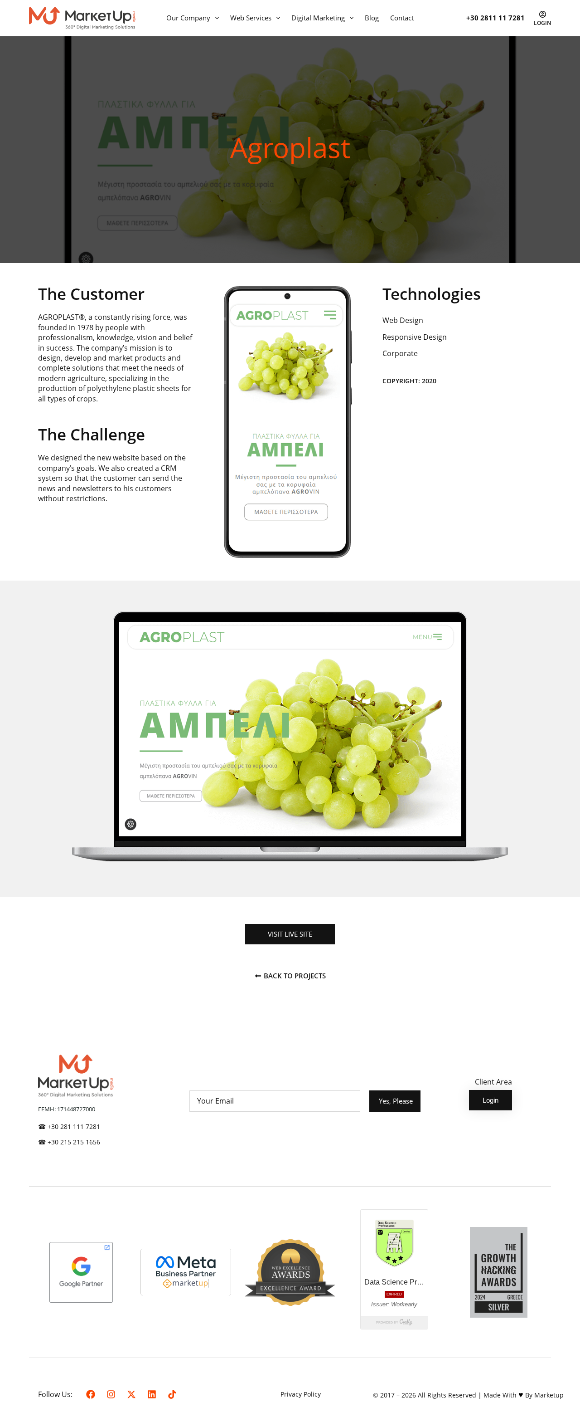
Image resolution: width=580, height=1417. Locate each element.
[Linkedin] (152, 1394)
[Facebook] (91, 1394)
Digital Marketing (318, 17)
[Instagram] (111, 1394)
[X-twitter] (131, 1394)
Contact (402, 17)
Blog (372, 17)
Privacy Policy (300, 1394)
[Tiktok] (172, 1394)
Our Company (188, 17)
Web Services (250, 17)
